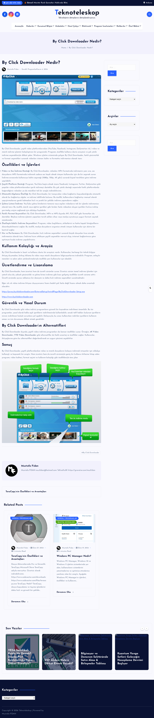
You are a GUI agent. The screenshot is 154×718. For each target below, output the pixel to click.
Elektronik (86, 26)
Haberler (30, 26)
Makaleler (59, 26)
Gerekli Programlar (29, 69)
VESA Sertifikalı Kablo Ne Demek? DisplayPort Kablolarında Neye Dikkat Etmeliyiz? (20, 657)
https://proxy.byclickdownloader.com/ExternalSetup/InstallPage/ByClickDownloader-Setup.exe (43, 292)
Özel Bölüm (134, 26)
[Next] (146, 628)
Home (63, 48)
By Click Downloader (91, 453)
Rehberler (121, 26)
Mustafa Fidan (13, 69)
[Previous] (142, 628)
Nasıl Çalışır (73, 26)
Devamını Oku (18, 602)
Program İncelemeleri (103, 26)
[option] (22, 652)
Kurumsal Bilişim (45, 26)
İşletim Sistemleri (66, 522)
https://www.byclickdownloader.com (17, 297)
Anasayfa (19, 26)
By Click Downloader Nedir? (81, 48)
